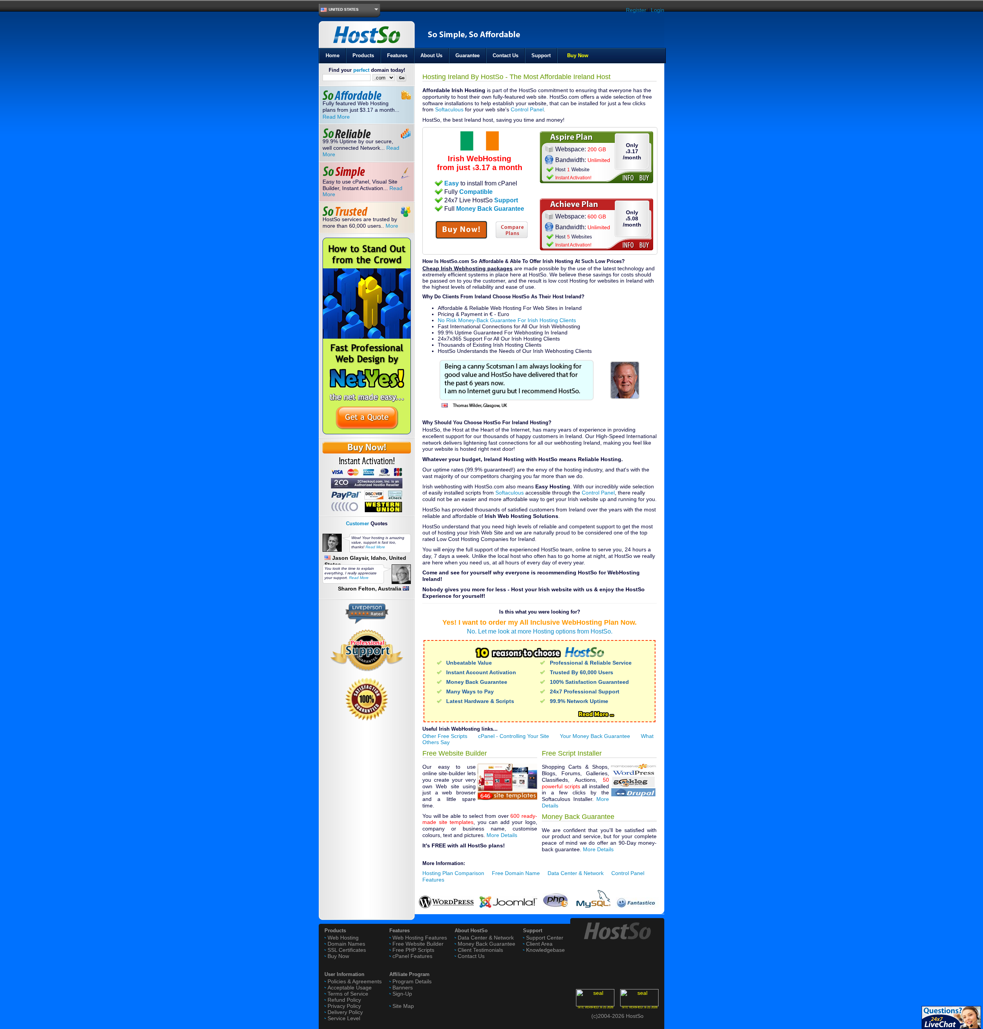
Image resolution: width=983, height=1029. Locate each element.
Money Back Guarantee (486, 944)
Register (636, 10)
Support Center (544, 938)
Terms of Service (348, 994)
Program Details (412, 981)
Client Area (539, 944)
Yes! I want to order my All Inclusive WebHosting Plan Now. (539, 622)
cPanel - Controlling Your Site (513, 736)
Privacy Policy (344, 1006)
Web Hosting (343, 938)
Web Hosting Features (419, 938)
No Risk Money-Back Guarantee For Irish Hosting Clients (507, 320)
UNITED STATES (344, 9)
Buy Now (577, 55)
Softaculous (449, 109)
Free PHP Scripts (413, 950)
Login (657, 10)
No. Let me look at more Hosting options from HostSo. (539, 631)
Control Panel (527, 109)
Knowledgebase (545, 950)
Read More (336, 117)
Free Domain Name (516, 873)
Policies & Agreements (355, 981)
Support (541, 55)
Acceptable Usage (350, 987)
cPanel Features (412, 956)
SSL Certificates (347, 950)
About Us (431, 55)
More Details (502, 835)
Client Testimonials (480, 950)
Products (363, 55)
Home (332, 55)
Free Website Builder (418, 944)
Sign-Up (402, 994)
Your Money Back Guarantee (595, 736)
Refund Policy (344, 1000)
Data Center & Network (576, 873)
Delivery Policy (345, 1012)
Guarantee (467, 55)
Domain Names (346, 944)
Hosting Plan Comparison (453, 873)
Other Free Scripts (444, 736)
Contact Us (505, 55)
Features (397, 55)
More (392, 226)
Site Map (403, 1006)
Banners (402, 987)
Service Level (344, 1018)
